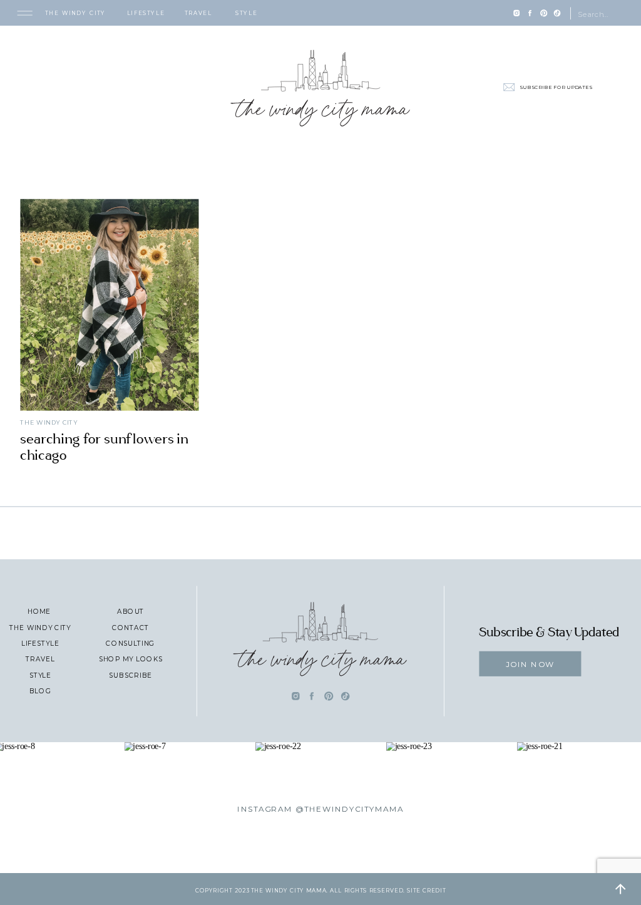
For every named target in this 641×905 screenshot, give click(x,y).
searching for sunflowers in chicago (104, 447)
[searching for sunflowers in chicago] (109, 304)
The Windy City (49, 422)
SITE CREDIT (426, 890)
